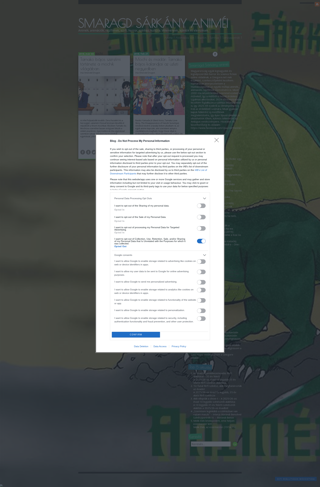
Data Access (160, 346)
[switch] (201, 206)
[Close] (217, 141)
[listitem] (160, 198)
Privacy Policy (179, 346)
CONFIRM (136, 334)
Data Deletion (141, 346)
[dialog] (160, 243)
